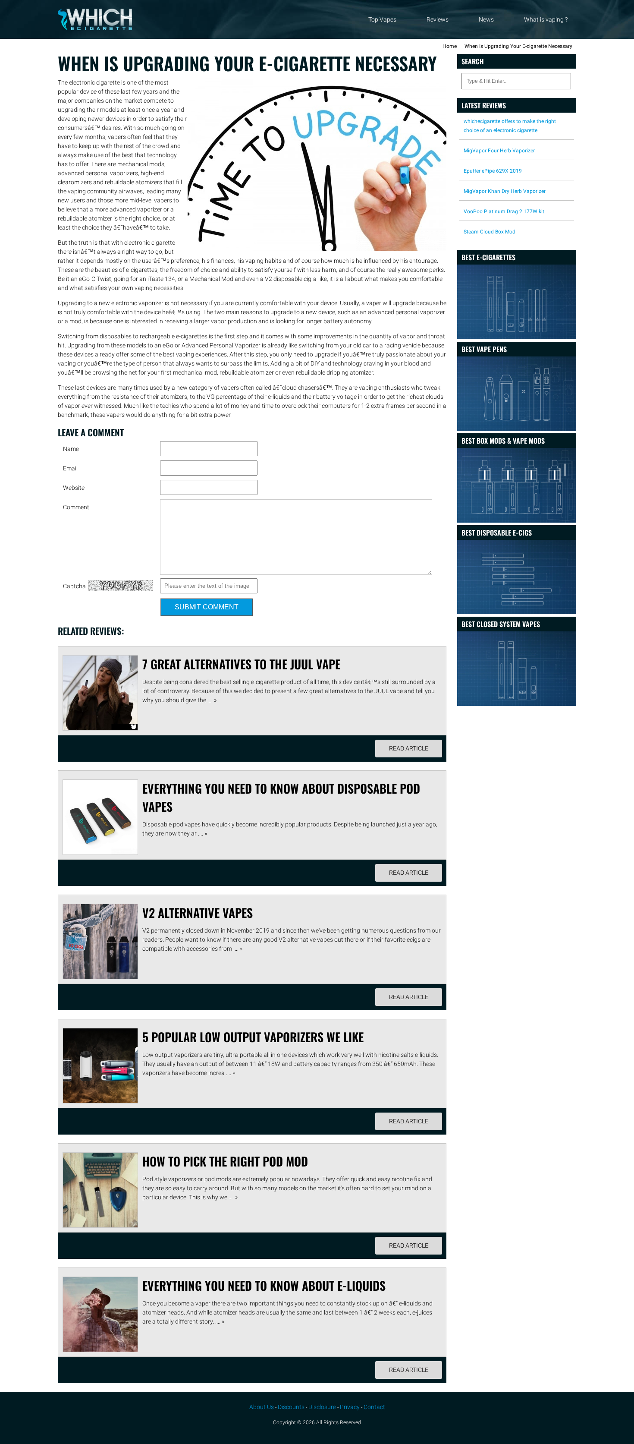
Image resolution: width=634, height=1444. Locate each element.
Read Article (408, 748)
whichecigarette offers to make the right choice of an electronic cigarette (510, 125)
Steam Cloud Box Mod (489, 232)
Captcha (74, 586)
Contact (374, 1406)
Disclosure (322, 1406)
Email (70, 468)
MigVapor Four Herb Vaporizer (499, 151)
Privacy (350, 1406)
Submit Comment (207, 607)
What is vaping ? (546, 19)
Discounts (291, 1406)
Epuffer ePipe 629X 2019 (493, 171)
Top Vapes (382, 19)
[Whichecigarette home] (95, 28)
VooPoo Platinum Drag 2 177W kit (504, 211)
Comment (76, 507)
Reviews (438, 19)
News (486, 19)
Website (74, 487)
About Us (261, 1406)
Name (71, 448)
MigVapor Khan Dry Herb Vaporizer (505, 191)
